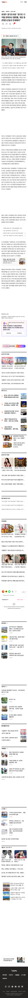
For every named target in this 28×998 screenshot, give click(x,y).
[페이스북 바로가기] (6, 986)
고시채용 (3, 809)
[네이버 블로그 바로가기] (22, 986)
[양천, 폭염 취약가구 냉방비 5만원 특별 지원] (4, 754)
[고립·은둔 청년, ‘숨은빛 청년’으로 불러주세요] (4, 639)
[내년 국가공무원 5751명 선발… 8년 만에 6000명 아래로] (4, 832)
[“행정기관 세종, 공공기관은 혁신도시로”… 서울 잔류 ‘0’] (4, 647)
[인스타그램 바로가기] (15, 986)
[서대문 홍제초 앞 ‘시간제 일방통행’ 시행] (4, 762)
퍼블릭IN (5, 978)
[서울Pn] (4, 2)
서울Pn (2, 11)
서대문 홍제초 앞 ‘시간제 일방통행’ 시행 (12, 228)
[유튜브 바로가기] (12, 986)
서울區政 (3, 748)
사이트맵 (19, 991)
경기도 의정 (13, 11)
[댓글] (13, 23)
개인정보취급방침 (14, 991)
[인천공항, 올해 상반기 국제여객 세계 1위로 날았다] (4, 655)
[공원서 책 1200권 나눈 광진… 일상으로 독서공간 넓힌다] (4, 771)
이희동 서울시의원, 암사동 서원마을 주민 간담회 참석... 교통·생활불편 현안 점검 (9, 261)
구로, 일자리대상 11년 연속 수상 (10, 230)
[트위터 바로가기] (9, 986)
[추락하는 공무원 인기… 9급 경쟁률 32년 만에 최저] (4, 823)
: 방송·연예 (5, 847)
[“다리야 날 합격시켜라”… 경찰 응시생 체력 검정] (4, 815)
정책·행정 (3, 623)
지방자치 (7, 11)
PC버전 (24, 991)
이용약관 (7, 991)
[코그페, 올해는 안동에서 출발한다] (4, 717)
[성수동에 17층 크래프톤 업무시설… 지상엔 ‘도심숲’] (4, 709)
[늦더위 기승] (4, 700)
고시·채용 (23, 975)
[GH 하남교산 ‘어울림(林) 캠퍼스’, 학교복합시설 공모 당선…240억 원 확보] (4, 630)
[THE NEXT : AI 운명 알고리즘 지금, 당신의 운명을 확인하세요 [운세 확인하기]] (14, 346)
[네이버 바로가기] (19, 986)
